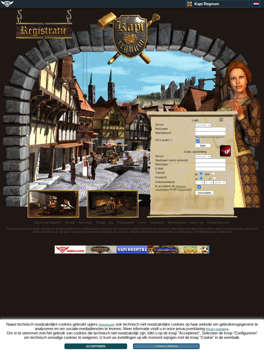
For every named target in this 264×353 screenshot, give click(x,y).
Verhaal (70, 222)
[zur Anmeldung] (44, 23)
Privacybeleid (126, 222)
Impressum (157, 222)
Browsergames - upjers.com (186, 222)
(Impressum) (106, 324)
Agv (111, 222)
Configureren (166, 346)
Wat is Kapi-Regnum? (48, 222)
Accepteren (95, 346)
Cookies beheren (218, 222)
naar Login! (85, 222)
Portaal (101, 222)
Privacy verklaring (217, 329)
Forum (142, 222)
